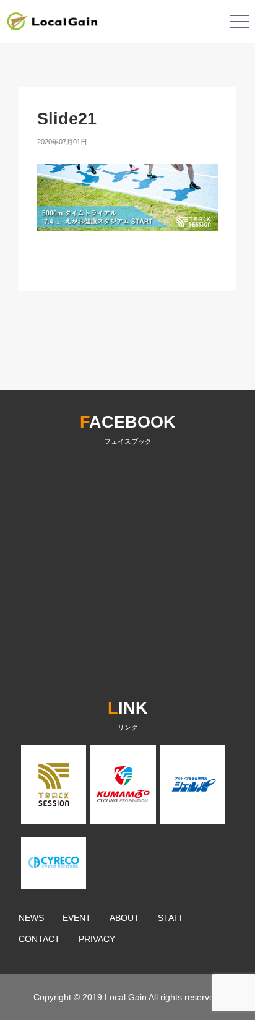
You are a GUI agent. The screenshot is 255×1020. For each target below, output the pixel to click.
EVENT (77, 918)
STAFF (171, 918)
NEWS (31, 918)
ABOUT (124, 918)
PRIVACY (97, 939)
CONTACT (39, 939)
